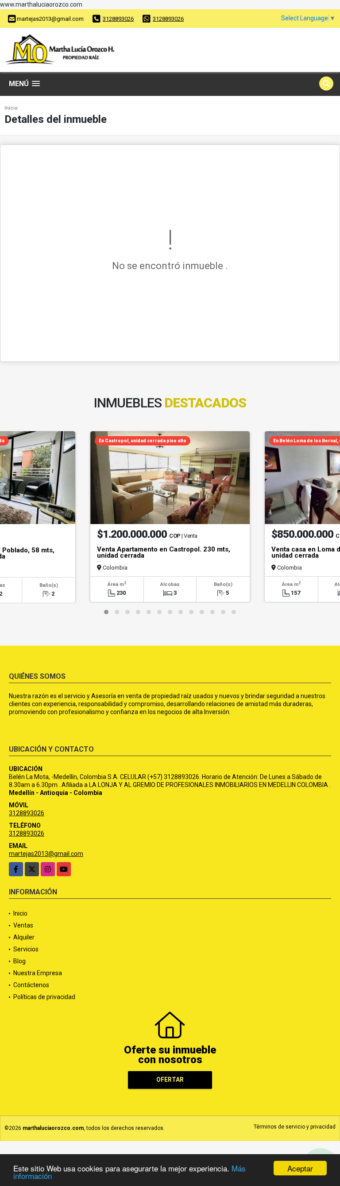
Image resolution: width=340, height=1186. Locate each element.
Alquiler (24, 937)
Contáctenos (31, 984)
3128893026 (118, 18)
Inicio (11, 108)
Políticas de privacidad (44, 996)
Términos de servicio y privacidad (295, 1127)
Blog (19, 961)
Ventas (23, 925)
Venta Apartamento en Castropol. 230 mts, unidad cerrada (163, 552)
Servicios (26, 949)
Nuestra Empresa (37, 973)
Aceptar (300, 1168)
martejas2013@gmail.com (46, 853)
